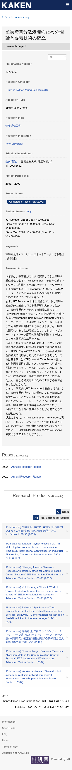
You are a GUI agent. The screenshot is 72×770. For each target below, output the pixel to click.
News (5, 740)
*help (28, 211)
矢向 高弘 (11, 161)
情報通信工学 (13, 125)
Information (9, 721)
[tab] (38, 495)
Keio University (14, 143)
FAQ (4, 734)
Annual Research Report (26, 466)
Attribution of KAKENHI (15, 752)
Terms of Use (10, 746)
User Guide (9, 727)
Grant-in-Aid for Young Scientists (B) (27, 89)
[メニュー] (67, 4)
